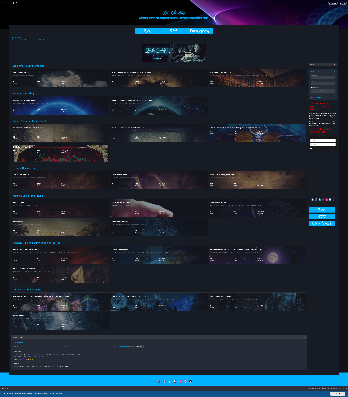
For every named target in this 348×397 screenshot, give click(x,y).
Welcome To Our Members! (28, 65)
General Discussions (24, 168)
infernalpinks (64, 366)
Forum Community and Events (30, 121)
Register (20, 342)
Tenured (30, 359)
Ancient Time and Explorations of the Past (37, 242)
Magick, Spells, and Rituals (28, 195)
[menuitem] (15, 3)
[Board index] (174, 14)
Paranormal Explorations (27, 289)
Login (15, 342)
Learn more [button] (58, 393)
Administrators (23, 359)
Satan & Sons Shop (24, 93)
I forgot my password (121, 346)
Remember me (132, 346)
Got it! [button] (338, 393)
